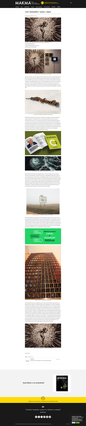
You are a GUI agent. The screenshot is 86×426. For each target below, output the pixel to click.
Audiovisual (26, 6)
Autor (26, 356)
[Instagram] (59, 359)
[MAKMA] (28, 361)
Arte (21, 6)
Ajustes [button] (73, 422)
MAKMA (53, 6)
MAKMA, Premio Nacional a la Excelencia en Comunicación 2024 (51, 3)
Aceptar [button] (77, 422)
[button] (71, 3)
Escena (32, 6)
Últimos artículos (30, 356)
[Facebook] (57, 359)
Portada (17, 6)
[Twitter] (58, 359)
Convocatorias (47, 6)
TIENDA (58, 6)
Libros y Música (39, 6)
